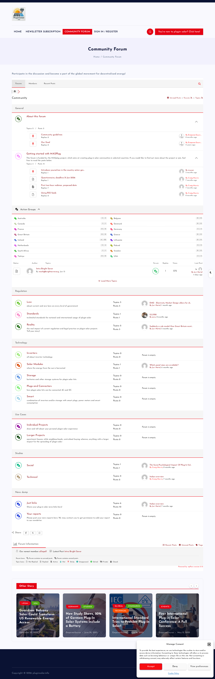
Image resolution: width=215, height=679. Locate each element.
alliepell (43, 551)
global (119, 606)
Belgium (117, 218)
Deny (175, 666)
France (21, 229)
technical (121, 611)
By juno (153, 317)
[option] (37, 615)
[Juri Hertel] (144, 306)
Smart (30, 396)
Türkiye (21, 256)
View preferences (199, 666)
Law (29, 302)
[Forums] (14, 91)
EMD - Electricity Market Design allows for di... (170, 303)
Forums (18, 84)
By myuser (190, 170)
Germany (118, 229)
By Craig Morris (192, 178)
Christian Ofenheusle (29, 629)
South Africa (23, 251)
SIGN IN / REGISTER (106, 32)
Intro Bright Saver (44, 269)
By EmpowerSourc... (194, 135)
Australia (22, 218)
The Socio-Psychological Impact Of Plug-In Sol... (170, 465)
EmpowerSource (73, 632)
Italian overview (157, 477)
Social (30, 465)
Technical (32, 477)
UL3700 (153, 315)
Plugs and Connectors (39, 386)
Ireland (21, 240)
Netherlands (23, 245)
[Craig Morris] (144, 468)
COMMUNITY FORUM (77, 32)
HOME (18, 32)
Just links (32, 503)
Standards (33, 314)
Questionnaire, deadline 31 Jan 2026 (58, 178)
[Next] (196, 586)
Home (96, 57)
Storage (31, 375)
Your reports (34, 514)
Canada (21, 224)
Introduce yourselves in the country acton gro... (63, 170)
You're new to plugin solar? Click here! (179, 32)
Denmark (118, 224)
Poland (117, 245)
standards (134, 606)
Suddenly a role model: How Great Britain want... (171, 326)
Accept (150, 666)
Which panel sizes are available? (164, 365)
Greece (117, 235)
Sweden (117, 251)
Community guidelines (51, 135)
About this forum (36, 116)
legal (25, 603)
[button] (209, 644)
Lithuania (118, 240)
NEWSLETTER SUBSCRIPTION (43, 32)
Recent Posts (49, 84)
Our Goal (45, 142)
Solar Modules (35, 364)
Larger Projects (36, 435)
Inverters (32, 353)
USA (116, 256)
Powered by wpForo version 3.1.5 (190, 567)
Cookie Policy (173, 673)
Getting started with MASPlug (43, 154)
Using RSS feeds (48, 193)
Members (33, 84)
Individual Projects (37, 425)
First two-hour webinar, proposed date (59, 185)
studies (88, 607)
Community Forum (112, 57)
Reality (31, 324)
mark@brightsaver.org (49, 272)
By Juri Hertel (196, 272)
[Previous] (191, 586)
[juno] (144, 318)
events (165, 607)
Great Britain (23, 235)
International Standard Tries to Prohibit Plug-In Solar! (130, 622)
